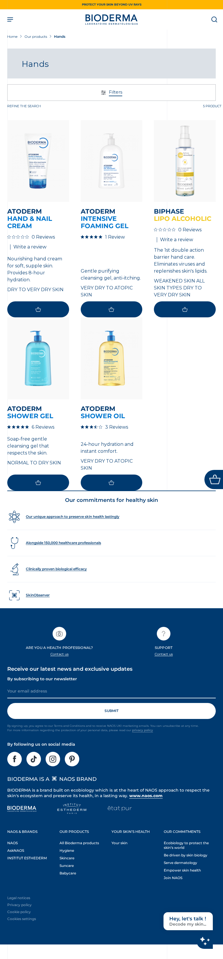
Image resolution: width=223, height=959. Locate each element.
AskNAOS (15, 850)
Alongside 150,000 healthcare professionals (63, 543)
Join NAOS (173, 878)
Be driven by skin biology (185, 855)
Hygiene (67, 850)
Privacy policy (19, 905)
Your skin (119, 843)
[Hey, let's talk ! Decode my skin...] (205, 941)
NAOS (12, 843)
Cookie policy (19, 912)
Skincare (67, 858)
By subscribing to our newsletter (42, 678)
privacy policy (142, 730)
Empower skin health (182, 870)
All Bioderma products (79, 843)
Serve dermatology (180, 862)
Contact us (59, 654)
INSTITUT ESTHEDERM (27, 858)
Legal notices (18, 898)
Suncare (67, 865)
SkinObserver (38, 595)
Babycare (68, 873)
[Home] (111, 19)
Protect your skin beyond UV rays (111, 4)
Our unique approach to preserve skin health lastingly (72, 516)
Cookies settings (21, 919)
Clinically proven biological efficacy (56, 569)
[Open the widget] (213, 479)
